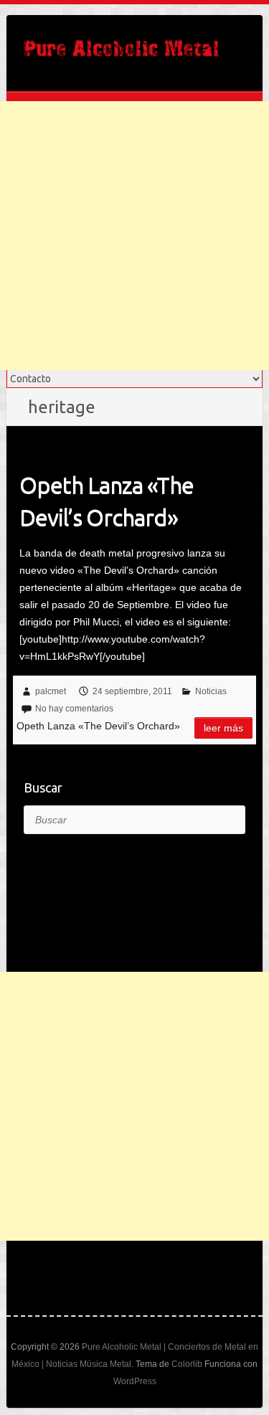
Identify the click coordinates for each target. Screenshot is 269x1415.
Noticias (211, 691)
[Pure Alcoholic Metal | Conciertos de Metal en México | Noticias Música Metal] (121, 53)
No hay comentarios (74, 709)
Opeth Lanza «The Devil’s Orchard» (106, 501)
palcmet (50, 691)
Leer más (223, 728)
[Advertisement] (134, 235)
